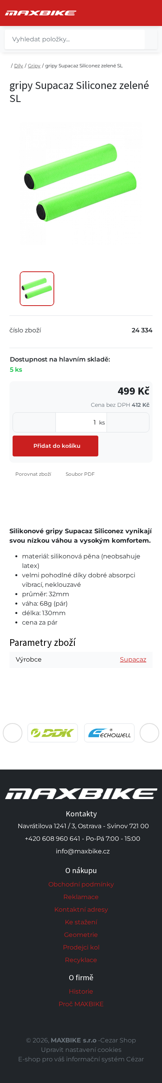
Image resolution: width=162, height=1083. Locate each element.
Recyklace (81, 960)
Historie (81, 991)
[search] (151, 39)
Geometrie (81, 934)
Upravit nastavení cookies (81, 1049)
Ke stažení (81, 922)
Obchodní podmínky (81, 884)
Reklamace (81, 897)
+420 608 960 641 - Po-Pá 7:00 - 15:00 (82, 838)
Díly (18, 66)
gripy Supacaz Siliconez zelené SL (84, 66)
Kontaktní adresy (81, 909)
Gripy (34, 66)
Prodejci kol (81, 947)
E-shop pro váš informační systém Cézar (81, 1059)
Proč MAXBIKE (81, 1004)
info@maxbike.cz (83, 851)
